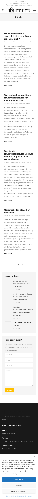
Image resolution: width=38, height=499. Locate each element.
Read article (8, 85)
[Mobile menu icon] (34, 10)
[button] (35, 456)
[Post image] (8, 283)
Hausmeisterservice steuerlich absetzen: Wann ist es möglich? (17, 36)
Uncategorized (8, 103)
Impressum (28, 496)
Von (24, 42)
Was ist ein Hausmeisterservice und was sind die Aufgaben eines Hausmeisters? (23, 311)
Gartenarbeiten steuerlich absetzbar (22, 324)
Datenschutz (20, 496)
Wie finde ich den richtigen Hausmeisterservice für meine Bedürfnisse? (17, 98)
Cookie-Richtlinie (11, 496)
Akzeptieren (19, 480)
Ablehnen (19, 485)
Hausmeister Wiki (9, 42)
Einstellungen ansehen (19, 491)
